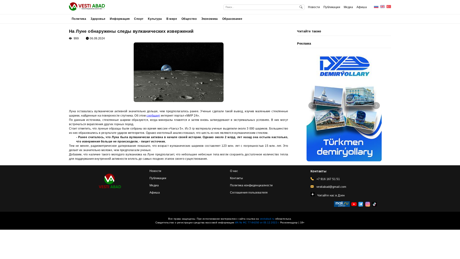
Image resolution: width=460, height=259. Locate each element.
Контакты (236, 178)
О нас (234, 170)
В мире (171, 18)
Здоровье (98, 18)
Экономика (209, 18)
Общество (189, 18)
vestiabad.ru (267, 218)
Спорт (138, 18)
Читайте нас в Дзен (331, 195)
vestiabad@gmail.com (331, 186)
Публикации (331, 7)
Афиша (361, 7)
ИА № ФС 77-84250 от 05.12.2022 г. (257, 222)
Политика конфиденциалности (251, 185)
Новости (314, 7)
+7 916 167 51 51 (328, 179)
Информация (120, 18)
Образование (232, 18)
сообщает (153, 115)
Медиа (348, 7)
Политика (79, 18)
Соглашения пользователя (249, 192)
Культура (155, 18)
